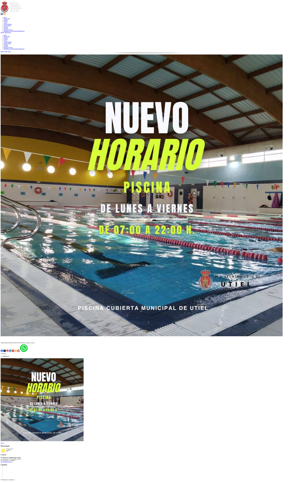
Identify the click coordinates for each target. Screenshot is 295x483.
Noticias (6, 38)
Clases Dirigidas (8, 42)
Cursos (5, 40)
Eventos (6, 39)
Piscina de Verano (8, 47)
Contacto (6, 46)
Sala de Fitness (7, 43)
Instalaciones (7, 36)
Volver (2, 443)
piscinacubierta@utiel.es (6, 461)
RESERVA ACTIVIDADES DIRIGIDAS (14, 49)
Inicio (5, 35)
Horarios (6, 44)
